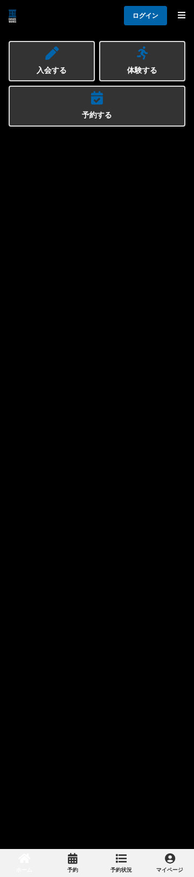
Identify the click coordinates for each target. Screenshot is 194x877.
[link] (24, 863)
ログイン (145, 15)
